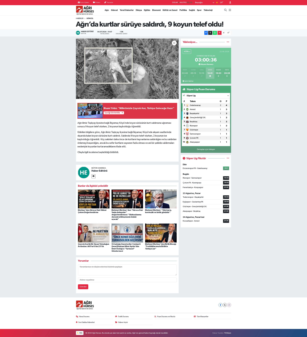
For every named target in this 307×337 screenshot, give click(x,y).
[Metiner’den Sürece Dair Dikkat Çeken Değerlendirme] (93, 199)
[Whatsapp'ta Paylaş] (215, 33)
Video (98, 2)
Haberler (79, 18)
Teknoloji (208, 10)
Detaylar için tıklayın (206, 149)
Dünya (139, 10)
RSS (80, 333)
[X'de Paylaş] (210, 33)
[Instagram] (229, 305)
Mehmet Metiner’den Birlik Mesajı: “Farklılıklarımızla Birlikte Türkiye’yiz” (160, 246)
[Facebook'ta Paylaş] (206, 33)
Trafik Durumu (123, 316)
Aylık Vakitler (189, 81)
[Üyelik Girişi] (229, 2)
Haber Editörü (99, 171)
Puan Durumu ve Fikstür (166, 316)
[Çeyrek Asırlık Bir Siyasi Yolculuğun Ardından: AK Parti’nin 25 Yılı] (93, 233)
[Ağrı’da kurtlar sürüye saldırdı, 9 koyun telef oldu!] (127, 69)
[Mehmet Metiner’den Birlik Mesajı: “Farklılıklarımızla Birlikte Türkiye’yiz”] (161, 233)
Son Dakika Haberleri (86, 322)
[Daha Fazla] (219, 33)
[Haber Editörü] (83, 172)
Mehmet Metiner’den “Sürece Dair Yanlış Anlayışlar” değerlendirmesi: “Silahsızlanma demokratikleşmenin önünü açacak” (127, 214)
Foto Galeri (84, 2)
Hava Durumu (84, 316)
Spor (199, 10)
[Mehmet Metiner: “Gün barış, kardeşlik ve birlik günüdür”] (161, 199)
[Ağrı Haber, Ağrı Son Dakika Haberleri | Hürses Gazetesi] (85, 10)
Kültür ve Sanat (170, 10)
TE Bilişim (227, 333)
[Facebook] (220, 305)
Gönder (83, 287)
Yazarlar (110, 2)
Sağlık (192, 10)
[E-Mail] (93, 176)
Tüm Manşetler (202, 316)
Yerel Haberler (127, 10)
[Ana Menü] (230, 10)
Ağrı (107, 10)
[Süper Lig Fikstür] (228, 158)
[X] (225, 305)
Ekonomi (156, 10)
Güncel (114, 10)
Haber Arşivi (123, 322)
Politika (183, 10)
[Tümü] (228, 42)
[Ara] (225, 10)
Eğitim (147, 10)
